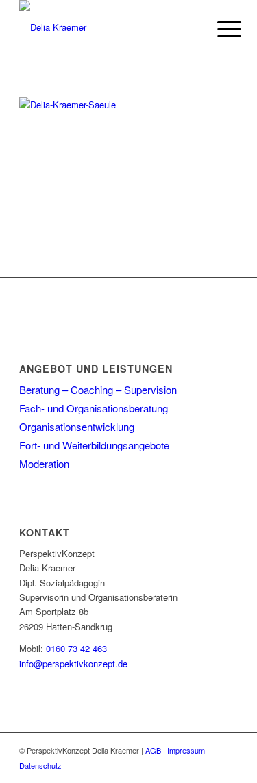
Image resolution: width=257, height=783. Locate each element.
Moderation (44, 463)
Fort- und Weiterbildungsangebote (94, 445)
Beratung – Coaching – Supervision (98, 389)
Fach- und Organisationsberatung (93, 408)
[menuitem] (219, 28)
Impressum (186, 750)
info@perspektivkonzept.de (73, 663)
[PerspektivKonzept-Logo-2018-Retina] (106, 27)
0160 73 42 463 (76, 648)
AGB (153, 750)
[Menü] (219, 28)
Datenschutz (40, 765)
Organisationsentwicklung (76, 426)
